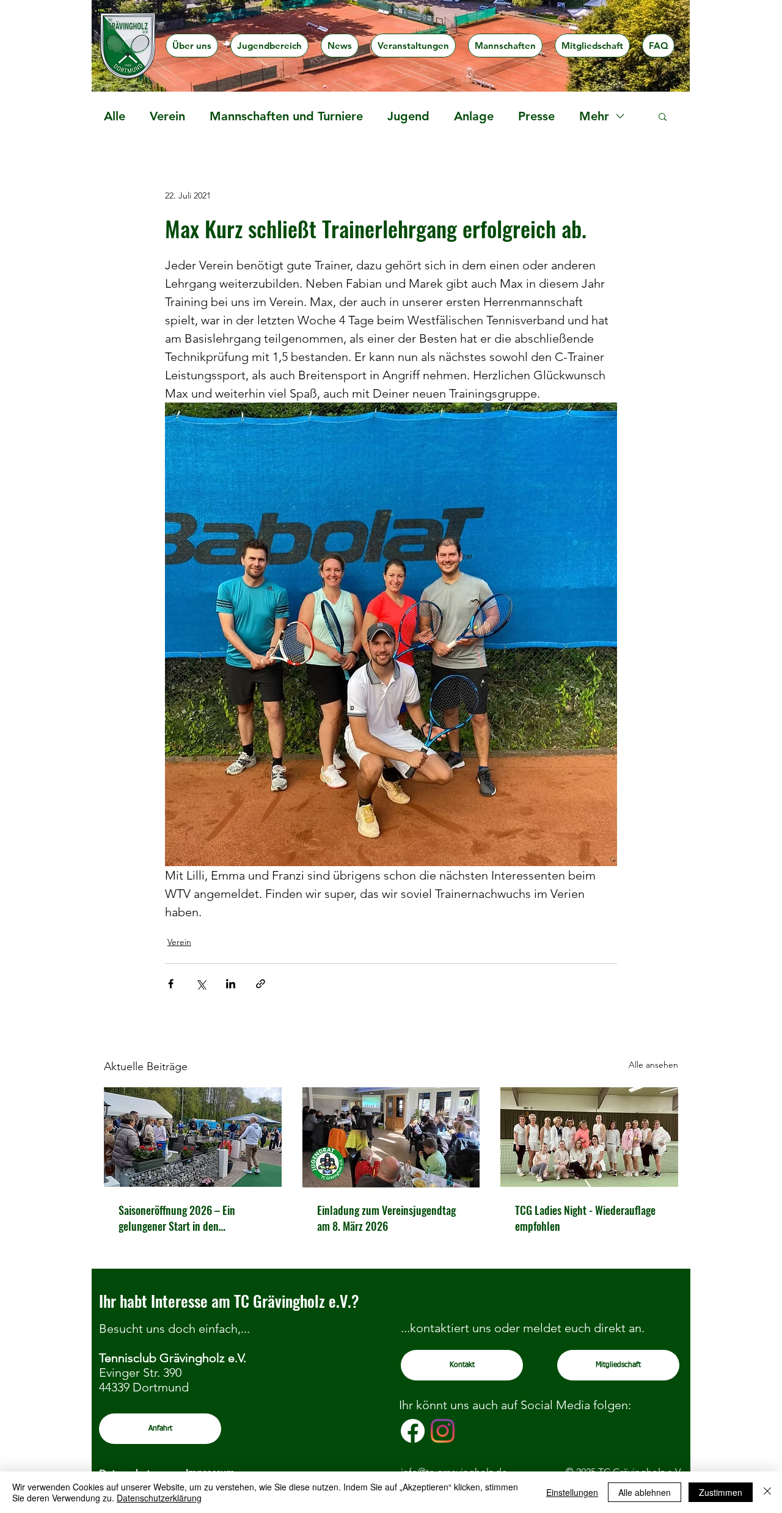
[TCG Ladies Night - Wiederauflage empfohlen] (589, 1137)
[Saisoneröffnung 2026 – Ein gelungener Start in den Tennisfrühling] (193, 1137)
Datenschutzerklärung (159, 1498)
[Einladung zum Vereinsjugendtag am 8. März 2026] (391, 1137)
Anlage (474, 116)
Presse (536, 116)
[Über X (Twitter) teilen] (200, 984)
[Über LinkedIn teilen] (230, 984)
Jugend (408, 116)
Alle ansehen (653, 1064)
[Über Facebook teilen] (171, 984)
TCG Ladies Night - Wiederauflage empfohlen (585, 1218)
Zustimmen (720, 1492)
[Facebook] (413, 1431)
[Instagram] (443, 1431)
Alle (114, 116)
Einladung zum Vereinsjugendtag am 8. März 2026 (386, 1218)
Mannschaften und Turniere (286, 116)
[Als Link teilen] (260, 984)
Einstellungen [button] (572, 1492)
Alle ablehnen (644, 1492)
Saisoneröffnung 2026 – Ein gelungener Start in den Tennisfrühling (177, 1218)
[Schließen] (767, 1492)
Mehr (594, 116)
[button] (192, 45)
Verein (167, 116)
